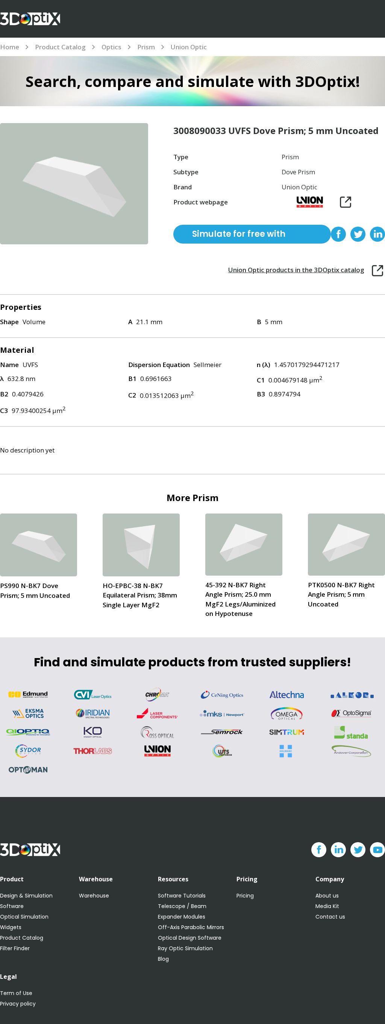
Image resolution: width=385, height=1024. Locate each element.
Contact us (330, 916)
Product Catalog (60, 47)
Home (9, 47)
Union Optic (189, 47)
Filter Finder (15, 948)
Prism (146, 47)
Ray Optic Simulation (185, 948)
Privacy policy (18, 1003)
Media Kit (327, 906)
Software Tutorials (182, 895)
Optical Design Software (189, 938)
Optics (111, 47)
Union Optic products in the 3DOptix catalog (296, 269)
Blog (163, 959)
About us (327, 895)
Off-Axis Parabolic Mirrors (191, 927)
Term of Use (16, 993)
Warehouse (94, 895)
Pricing (245, 895)
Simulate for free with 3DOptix (238, 236)
